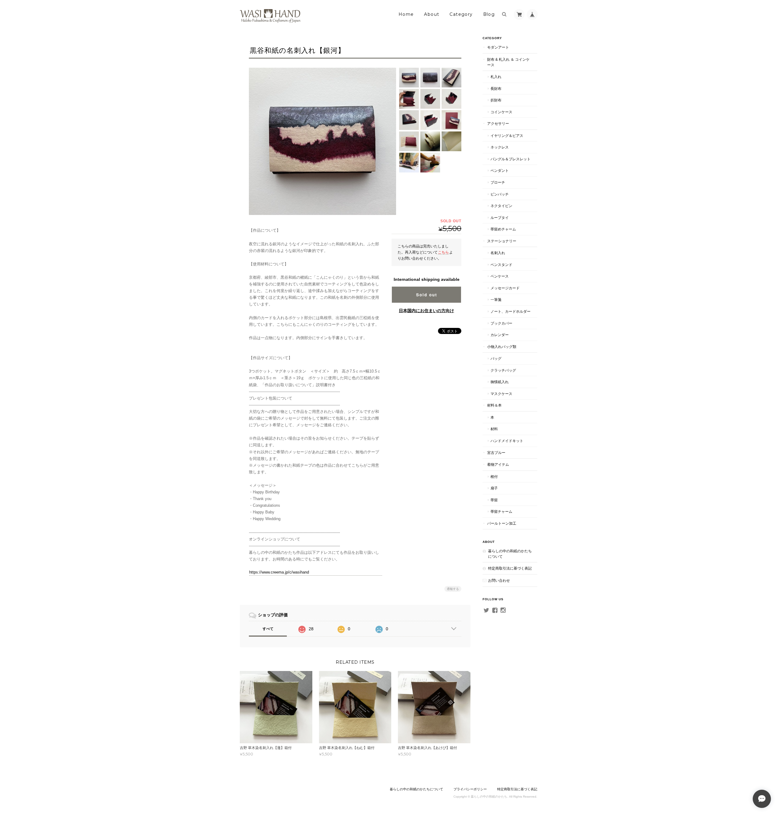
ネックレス (499, 147)
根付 (494, 477)
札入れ (495, 77)
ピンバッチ (499, 194)
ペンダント (499, 170)
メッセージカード (505, 288)
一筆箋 (495, 299)
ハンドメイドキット (506, 441)
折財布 (495, 100)
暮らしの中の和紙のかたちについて (510, 553)
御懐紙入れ (499, 382)
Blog (489, 14)
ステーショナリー (501, 241)
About (431, 14)
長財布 (495, 88)
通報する (453, 589)
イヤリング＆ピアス (506, 136)
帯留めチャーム (503, 229)
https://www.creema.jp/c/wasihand (279, 572)
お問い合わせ (499, 580)
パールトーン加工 (501, 523)
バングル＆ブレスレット (510, 159)
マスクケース (501, 394)
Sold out (426, 295)
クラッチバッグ (503, 370)
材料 (494, 429)
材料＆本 (494, 405)
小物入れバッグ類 (501, 347)
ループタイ (499, 218)
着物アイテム (498, 464)
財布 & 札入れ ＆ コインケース (508, 62)
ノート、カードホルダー (510, 311)
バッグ (495, 358)
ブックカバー (501, 323)
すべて (268, 629)
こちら (443, 252)
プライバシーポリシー (470, 789)
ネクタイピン (501, 206)
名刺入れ (497, 253)
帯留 (494, 500)
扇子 (494, 488)
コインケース (501, 112)
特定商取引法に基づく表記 (510, 568)
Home (406, 14)
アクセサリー (498, 123)
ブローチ (497, 182)
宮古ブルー (496, 453)
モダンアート (498, 47)
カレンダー (499, 335)
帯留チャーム (501, 511)
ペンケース (499, 276)
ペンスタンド (501, 265)
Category (461, 14)
